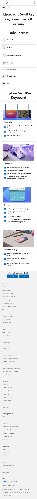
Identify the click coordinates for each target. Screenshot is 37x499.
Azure (3, 416)
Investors (4, 462)
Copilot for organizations (8, 300)
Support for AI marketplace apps (10, 426)
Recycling (19, 492)
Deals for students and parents (10, 371)
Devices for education (7, 355)
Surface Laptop (6, 290)
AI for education (6, 375)
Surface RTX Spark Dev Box (9, 296)
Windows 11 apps (6, 310)
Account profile (6, 319)
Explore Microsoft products (9, 306)
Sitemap (4, 489)
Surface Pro (5, 287)
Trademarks (5, 492)
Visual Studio (5, 439)
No (24, 276)
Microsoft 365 (5, 394)
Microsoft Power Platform (8, 397)
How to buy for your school (9, 365)
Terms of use (26, 489)
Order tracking (6, 332)
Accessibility (5, 469)
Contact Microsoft (12, 489)
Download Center (6, 322)
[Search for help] (7, 2)
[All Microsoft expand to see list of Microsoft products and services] (2, 2)
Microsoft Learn (6, 423)
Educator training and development (11, 368)
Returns (4, 329)
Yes (12, 276)
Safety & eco (13, 492)
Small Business (6, 407)
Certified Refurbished (7, 335)
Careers (4, 449)
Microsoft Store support (8, 326)
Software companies (7, 436)
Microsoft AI (5, 384)
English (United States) (11, 478)
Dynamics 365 (5, 391)
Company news (6, 455)
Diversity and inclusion (8, 465)
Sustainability (5, 472)
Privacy (20, 489)
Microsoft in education (8, 351)
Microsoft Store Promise (8, 339)
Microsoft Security (7, 387)
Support (5, 7)
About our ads (26, 492)
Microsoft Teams (6, 400)
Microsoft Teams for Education (10, 358)
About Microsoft (6, 452)
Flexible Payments (6, 342)
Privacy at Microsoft (7, 459)
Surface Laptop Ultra (7, 293)
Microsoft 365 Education (8, 361)
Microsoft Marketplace (8, 433)
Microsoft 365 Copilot (7, 404)
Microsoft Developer (7, 420)
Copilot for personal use (8, 303)
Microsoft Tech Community (9, 430)
